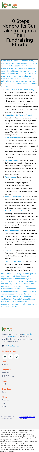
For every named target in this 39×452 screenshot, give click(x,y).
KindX (4, 384)
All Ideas (5, 365)
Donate (4, 392)
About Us (5, 400)
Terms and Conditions (27, 417)
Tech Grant (6, 373)
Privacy (25, 419)
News (4, 406)
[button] (35, 5)
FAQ (3, 403)
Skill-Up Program (8, 376)
